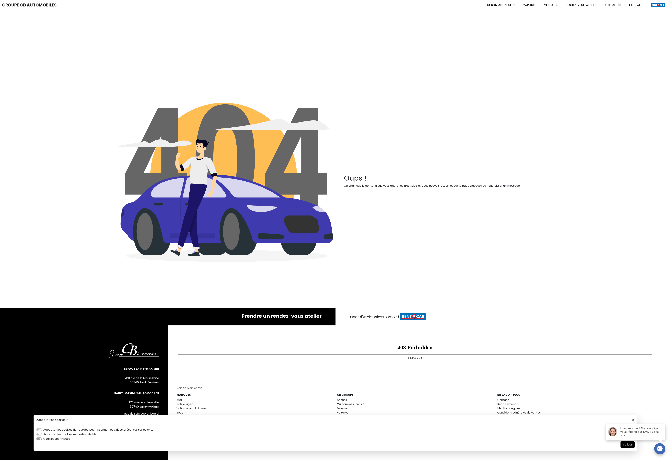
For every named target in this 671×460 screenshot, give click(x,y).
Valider (627, 445)
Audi (179, 400)
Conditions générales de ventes (519, 413)
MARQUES (529, 5)
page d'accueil (472, 186)
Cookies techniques (56, 439)
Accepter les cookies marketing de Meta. (71, 434)
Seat (179, 413)
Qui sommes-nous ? (350, 404)
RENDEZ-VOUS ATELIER (581, 5)
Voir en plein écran (189, 388)
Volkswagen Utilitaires (191, 408)
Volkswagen (184, 404)
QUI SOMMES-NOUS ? (500, 5)
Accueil (342, 400)
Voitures (342, 413)
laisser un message (507, 186)
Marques (343, 408)
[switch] (39, 429)
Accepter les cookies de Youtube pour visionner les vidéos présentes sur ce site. (98, 430)
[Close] (633, 420)
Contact (503, 400)
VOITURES (551, 5)
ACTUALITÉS (613, 5)
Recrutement (506, 404)
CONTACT (636, 5)
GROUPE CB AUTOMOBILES (29, 5)
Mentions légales (508, 408)
